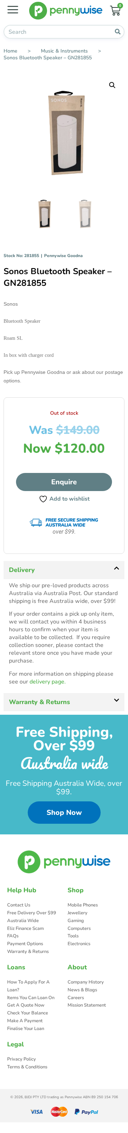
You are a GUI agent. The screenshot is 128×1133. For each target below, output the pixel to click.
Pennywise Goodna (63, 255)
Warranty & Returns (39, 702)
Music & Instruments (64, 51)
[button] (112, 85)
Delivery (22, 570)
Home (10, 51)
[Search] (117, 32)
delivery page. (48, 682)
